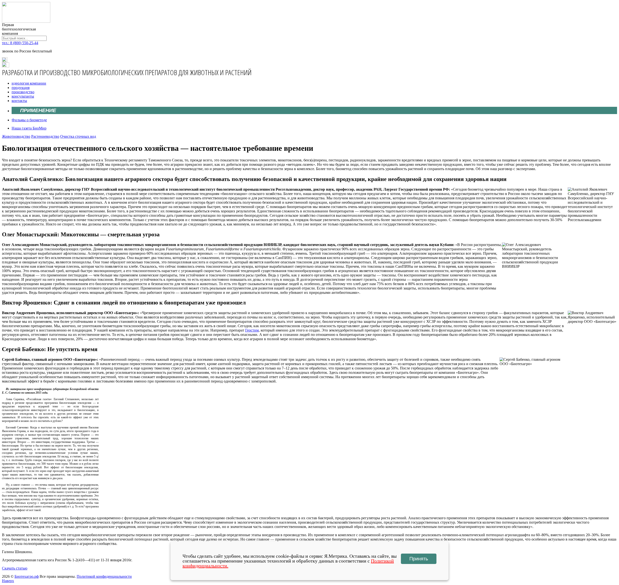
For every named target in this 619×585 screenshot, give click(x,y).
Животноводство (16, 136)
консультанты (23, 96)
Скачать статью (14, 568)
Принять (418, 558)
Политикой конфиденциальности (104, 576)
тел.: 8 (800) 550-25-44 (20, 43)
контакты (19, 101)
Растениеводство (45, 136)
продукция (20, 88)
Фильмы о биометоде (29, 120)
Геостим (252, 330)
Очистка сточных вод (78, 136)
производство (23, 92)
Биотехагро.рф (27, 576)
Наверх (8, 581)
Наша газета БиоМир (29, 128)
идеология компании (29, 83)
